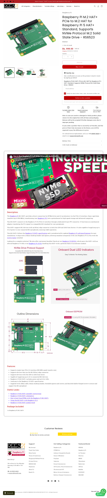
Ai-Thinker (82, 453)
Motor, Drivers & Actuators (61, 472)
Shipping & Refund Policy (36, 458)
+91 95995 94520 (14, 471)
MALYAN (81, 475)
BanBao (81, 469)
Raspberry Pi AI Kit (35, 243)
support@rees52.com (15, 473)
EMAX (80, 458)
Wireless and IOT (59, 469)
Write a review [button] (67, 434)
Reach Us (31, 472)
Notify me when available (82, 98)
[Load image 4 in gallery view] (42, 73)
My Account (32, 447)
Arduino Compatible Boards (62, 453)
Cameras (56, 461)
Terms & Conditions (35, 455)
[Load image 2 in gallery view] (20, 73)
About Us (31, 469)
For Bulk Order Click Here (68, 111)
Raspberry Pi (57, 447)
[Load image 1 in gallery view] (9, 73)
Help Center (32, 453)
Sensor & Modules (59, 455)
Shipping (64, 51)
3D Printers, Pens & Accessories (63, 466)
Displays (56, 458)
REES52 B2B (32, 464)
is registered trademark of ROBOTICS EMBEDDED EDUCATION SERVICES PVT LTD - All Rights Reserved (34, 492)
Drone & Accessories (59, 464)
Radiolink (82, 464)
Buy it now (79, 67)
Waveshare (82, 461)
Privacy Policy (33, 461)
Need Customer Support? (83, 111)
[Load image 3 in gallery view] (31, 73)
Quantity (64, 53)
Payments (32, 466)
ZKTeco (81, 466)
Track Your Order (34, 450)
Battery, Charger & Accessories (63, 475)
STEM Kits (57, 450)
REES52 (81, 447)
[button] (95, 6)
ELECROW (81, 472)
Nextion (81, 455)
